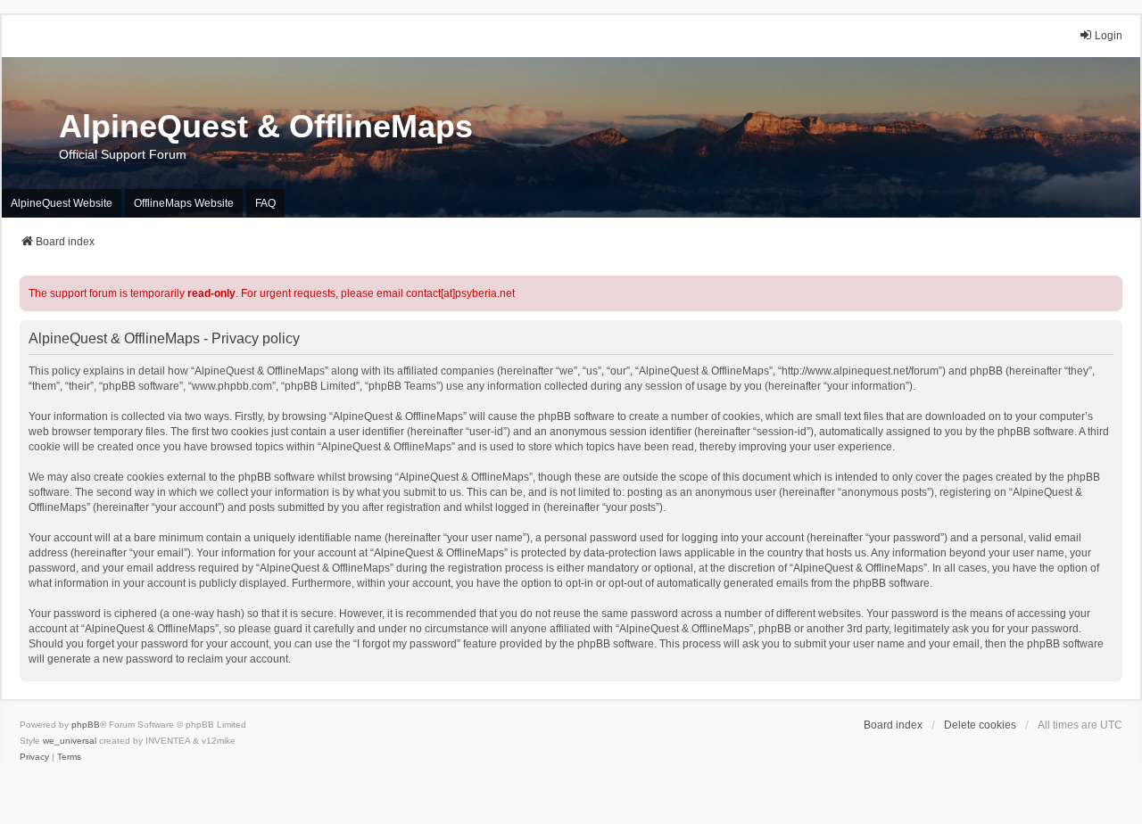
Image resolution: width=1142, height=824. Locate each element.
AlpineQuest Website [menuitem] (61, 203)
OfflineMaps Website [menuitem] (184, 203)
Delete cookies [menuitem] (980, 725)
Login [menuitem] (1108, 35)
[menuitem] (34, 757)
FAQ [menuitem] (265, 203)
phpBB (85, 724)
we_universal (69, 741)
